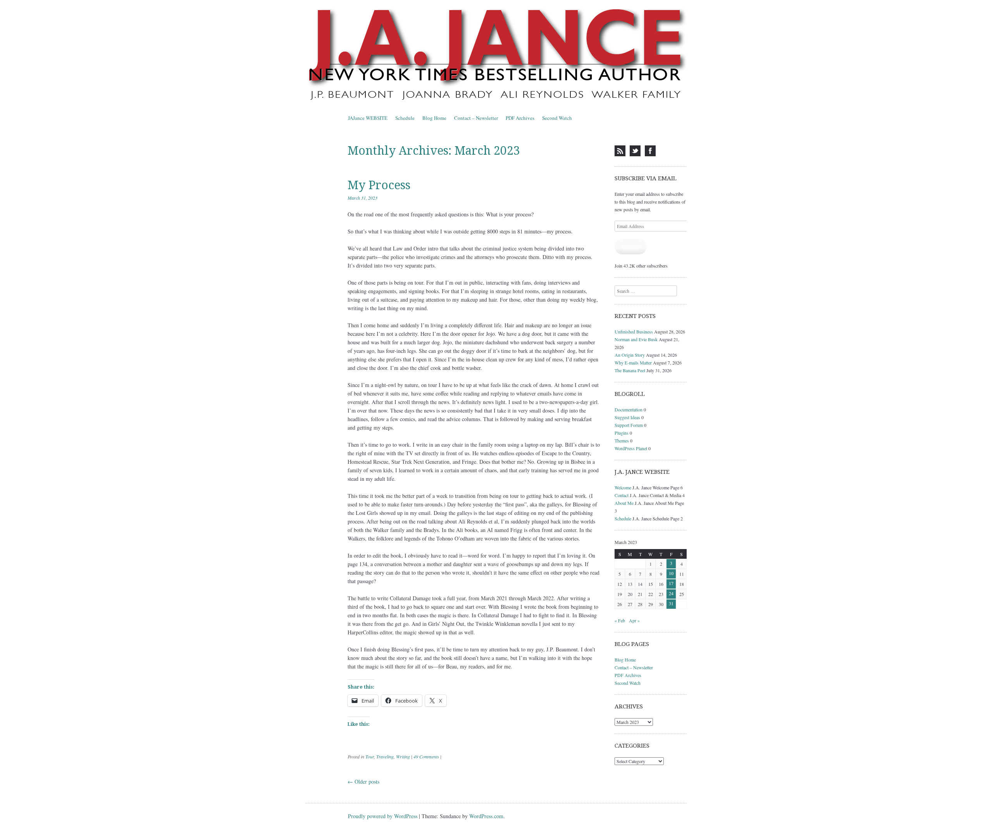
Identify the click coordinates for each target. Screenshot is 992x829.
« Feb (620, 620)
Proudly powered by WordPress (382, 816)
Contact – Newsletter (476, 117)
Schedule (405, 117)
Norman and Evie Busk (636, 339)
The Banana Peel (630, 370)
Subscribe (631, 247)
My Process (379, 185)
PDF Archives (520, 117)
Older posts (363, 781)
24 (671, 593)
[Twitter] (635, 150)
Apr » (634, 620)
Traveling (385, 756)
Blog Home (434, 117)
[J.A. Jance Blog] (496, 56)
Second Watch (557, 117)
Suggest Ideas (627, 417)
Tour (369, 756)
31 (671, 603)
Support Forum (629, 425)
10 (671, 573)
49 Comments (426, 756)
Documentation (628, 409)
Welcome (623, 487)
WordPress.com (486, 816)
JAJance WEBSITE (368, 117)
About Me (624, 503)
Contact (622, 495)
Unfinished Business (634, 331)
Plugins (622, 433)
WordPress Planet (631, 448)
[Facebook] (650, 150)
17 (671, 583)
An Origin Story (630, 355)
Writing (403, 756)
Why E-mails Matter (633, 362)
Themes (622, 440)
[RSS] (620, 150)
